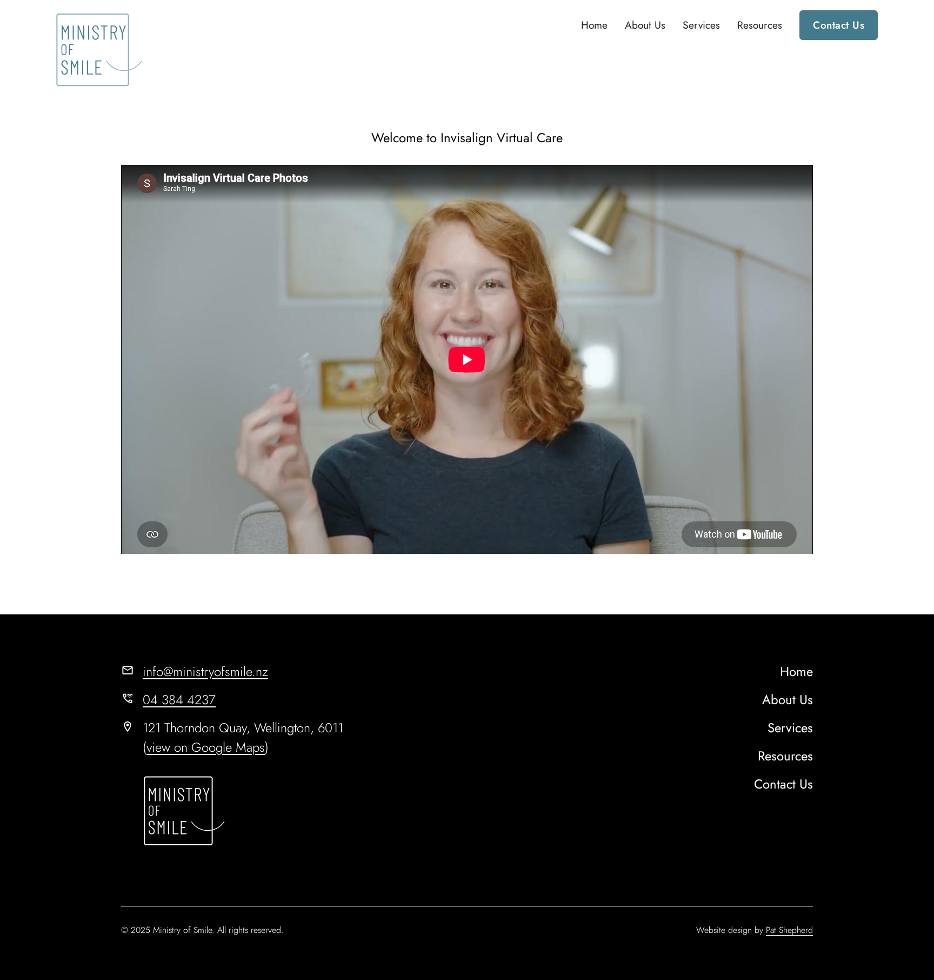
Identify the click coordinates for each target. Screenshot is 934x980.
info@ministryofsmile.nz (205, 671)
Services (701, 24)
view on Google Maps (205, 747)
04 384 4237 (179, 699)
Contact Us (838, 24)
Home (594, 24)
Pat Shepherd (789, 930)
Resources (759, 24)
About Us (645, 24)
